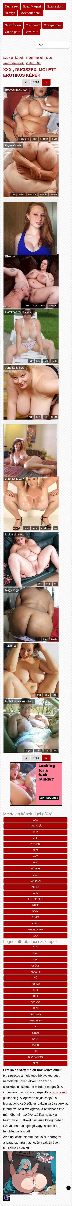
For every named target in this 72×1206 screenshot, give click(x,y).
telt (55, 584)
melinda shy (35, 929)
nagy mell (24, 139)
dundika (35, 881)
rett (35, 862)
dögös (29, 750)
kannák (43, 194)
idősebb (35, 868)
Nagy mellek (35, 57)
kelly (35, 923)
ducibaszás (35, 1057)
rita (35, 832)
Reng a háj (35, 826)
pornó (35, 984)
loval (35, 911)
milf (30, 361)
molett (21, 194)
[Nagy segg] (31, 641)
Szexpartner (52, 25)
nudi (46, 361)
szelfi (35, 838)
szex (55, 695)
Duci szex (12, 6)
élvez (35, 917)
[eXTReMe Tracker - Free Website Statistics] (6, 1200)
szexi (35, 1033)
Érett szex (33, 25)
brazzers (53, 306)
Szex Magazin (33, 6)
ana (35, 935)
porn (43, 306)
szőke (38, 750)
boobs (54, 417)
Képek (35, 887)
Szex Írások (13, 25)
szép (36, 850)
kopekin (44, 139)
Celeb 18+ (33, 63)
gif (35, 1051)
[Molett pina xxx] (31, 585)
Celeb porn (12, 32)
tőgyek (54, 194)
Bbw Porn (31, 32)
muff (39, 695)
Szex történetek (30, 13)
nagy (35, 1039)
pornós (35, 1002)
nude (54, 361)
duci (55, 750)
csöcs (35, 965)
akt (35, 856)
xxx (27, 306)
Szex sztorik (55, 6)
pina (40, 584)
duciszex (35, 1014)
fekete (54, 639)
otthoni (35, 844)
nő (35, 978)
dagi (48, 584)
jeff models (36, 899)
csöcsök (32, 194)
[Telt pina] (31, 696)
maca (54, 139)
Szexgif (10, 13)
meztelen (45, 528)
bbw (35, 139)
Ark (35, 893)
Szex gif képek (13, 57)
